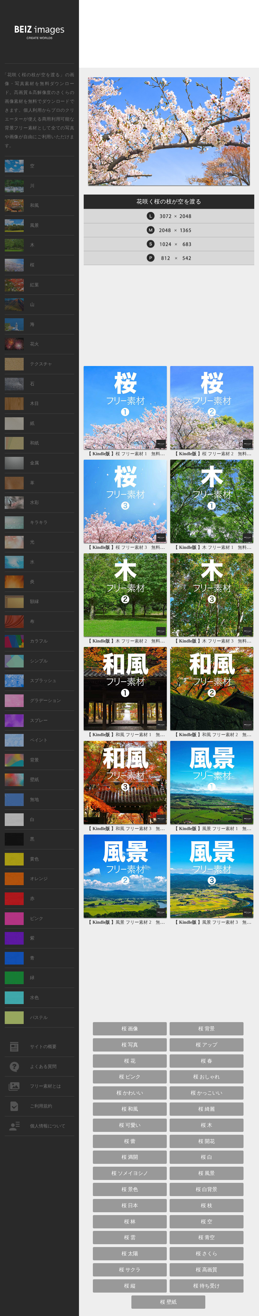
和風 (34, 205)
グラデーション (45, 700)
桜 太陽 (130, 1253)
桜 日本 (130, 1205)
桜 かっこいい (206, 1093)
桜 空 (206, 1221)
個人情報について (47, 1126)
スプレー (39, 720)
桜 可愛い (130, 1125)
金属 (34, 463)
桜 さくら (206, 1253)
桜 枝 (206, 1205)
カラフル (39, 641)
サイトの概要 (43, 1046)
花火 (34, 344)
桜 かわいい (130, 1093)
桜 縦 (130, 1285)
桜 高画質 (206, 1269)
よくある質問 (43, 1066)
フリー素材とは (45, 1086)
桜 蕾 (130, 1141)
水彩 (34, 502)
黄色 (34, 859)
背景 (34, 760)
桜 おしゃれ (206, 1076)
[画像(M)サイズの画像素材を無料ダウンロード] (169, 230)
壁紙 (34, 779)
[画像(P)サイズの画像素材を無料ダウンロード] (169, 258)
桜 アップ (206, 1044)
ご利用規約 (41, 1106)
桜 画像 (130, 1028)
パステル (39, 1017)
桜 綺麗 (206, 1109)
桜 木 (206, 1125)
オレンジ (39, 878)
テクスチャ (41, 364)
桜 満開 (130, 1157)
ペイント (39, 740)
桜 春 (206, 1061)
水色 (34, 997)
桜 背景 (206, 1028)
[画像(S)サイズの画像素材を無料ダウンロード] (169, 244)
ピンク (36, 918)
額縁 (34, 601)
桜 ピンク (130, 1076)
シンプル (39, 661)
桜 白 (206, 1157)
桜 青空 (206, 1237)
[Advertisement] (169, 39)
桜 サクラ (130, 1269)
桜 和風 (130, 1109)
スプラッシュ (43, 680)
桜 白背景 (206, 1189)
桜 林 (130, 1221)
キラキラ (39, 522)
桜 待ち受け (206, 1285)
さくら (63, 92)
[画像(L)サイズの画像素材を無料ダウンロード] (169, 216)
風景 (34, 225)
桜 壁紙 (168, 1302)
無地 (34, 799)
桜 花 (130, 1061)
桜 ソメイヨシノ (129, 1173)
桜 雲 (130, 1237)
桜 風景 (206, 1173)
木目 (34, 403)
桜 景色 (130, 1189)
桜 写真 (130, 1044)
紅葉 (34, 284)
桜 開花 (206, 1141)
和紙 (34, 443)
